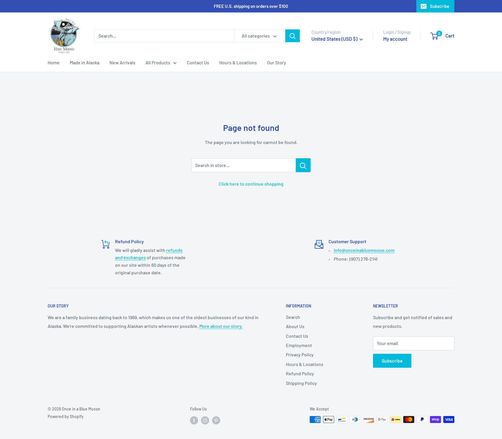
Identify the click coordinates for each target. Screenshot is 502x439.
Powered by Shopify (66, 416)
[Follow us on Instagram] (205, 420)
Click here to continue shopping (251, 183)
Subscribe (439, 6)
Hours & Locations (238, 62)
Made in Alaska (84, 62)
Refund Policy (300, 373)
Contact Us (198, 62)
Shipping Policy (301, 383)
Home (54, 62)
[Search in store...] (303, 165)
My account (395, 39)
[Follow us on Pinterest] (216, 420)
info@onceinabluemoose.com (364, 250)
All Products (158, 62)
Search (293, 317)
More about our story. (221, 326)
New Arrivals (122, 62)
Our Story (276, 62)
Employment (299, 345)
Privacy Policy (300, 354)
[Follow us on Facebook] (194, 420)
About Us (295, 326)
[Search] (292, 35)
